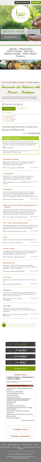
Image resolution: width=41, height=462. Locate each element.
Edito (4, 444)
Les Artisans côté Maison (32, 82)
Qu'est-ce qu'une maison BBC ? (15, 391)
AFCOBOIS (10, 403)
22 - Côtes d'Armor (8, 116)
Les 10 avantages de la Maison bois (16, 405)
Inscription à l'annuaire (14, 444)
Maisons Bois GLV (9, 263)
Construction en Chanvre (13, 397)
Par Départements (8, 108)
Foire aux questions (26, 444)
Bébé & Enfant (14, 51)
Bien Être (29, 51)
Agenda (13, 49)
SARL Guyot (7, 277)
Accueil (9, 82)
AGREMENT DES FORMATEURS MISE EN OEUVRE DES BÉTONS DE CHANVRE (19, 399)
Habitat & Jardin (12, 53)
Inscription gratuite (22, 3)
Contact (36, 444)
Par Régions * (21, 108)
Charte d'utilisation (5, 447)
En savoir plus (34, 150)
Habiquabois (7, 290)
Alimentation (25, 49)
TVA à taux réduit (11, 402)
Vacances (20, 56)
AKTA (5, 237)
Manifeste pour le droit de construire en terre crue (20, 414)
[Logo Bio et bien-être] (21, 18)
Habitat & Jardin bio (18, 82)
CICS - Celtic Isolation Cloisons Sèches (15, 223)
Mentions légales (16, 447)
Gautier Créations (9, 248)
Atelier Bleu (7, 306)
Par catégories (8, 112)
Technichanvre (8, 189)
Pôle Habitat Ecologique (11, 159)
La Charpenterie (8, 173)
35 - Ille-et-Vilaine (8, 119)
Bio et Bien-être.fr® (27, 454)
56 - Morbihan (7, 121)
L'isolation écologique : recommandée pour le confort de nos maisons (20, 378)
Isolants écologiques (12, 395)
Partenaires (21, 448)
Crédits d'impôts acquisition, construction (18, 410)
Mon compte (36, 3)
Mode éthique (30, 53)
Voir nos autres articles (27, 420)
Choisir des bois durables (13, 418)
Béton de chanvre (11, 416)
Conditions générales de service (31, 447)
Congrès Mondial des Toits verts (15, 393)
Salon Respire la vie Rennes (12, 138)
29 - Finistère (7, 117)
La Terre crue (10, 412)
